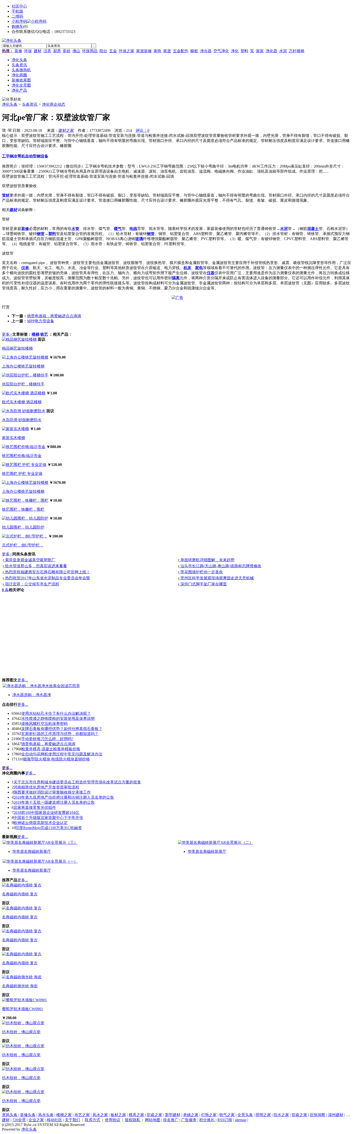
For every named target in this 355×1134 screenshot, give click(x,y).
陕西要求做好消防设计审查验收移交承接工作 (52, 792)
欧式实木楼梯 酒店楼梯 (22, 402)
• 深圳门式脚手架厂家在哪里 (202, 584)
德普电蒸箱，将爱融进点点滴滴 (54, 316)
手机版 (17, 11)
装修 (18, 51)
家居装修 (144, 51)
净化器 (271, 51)
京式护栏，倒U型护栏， (22, 545)
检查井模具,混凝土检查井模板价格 (50, 749)
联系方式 (92, 1120)
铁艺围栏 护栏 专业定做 (22, 473)
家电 (157, 51)
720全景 (19, 1120)
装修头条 (28, 1115)
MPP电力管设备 (40, 321)
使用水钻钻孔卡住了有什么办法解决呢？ (56, 713)
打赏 (6, 307)
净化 (235, 51)
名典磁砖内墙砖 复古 (20, 894)
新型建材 (172, 1115)
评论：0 (142, 130)
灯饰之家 (209, 1115)
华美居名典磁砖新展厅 (31, 851)
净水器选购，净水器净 (31, 695)
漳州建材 (335, 1115)
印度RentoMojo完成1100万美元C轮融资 (48, 828)
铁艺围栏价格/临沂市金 (22, 456)
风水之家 (100, 1115)
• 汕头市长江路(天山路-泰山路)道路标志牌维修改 (219, 566)
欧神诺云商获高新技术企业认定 (41, 823)
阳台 (103, 51)
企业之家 (36, 1120)
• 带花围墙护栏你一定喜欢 (200, 572)
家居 (167, 51)
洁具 (47, 51)
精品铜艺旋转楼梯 (17, 348)
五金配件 (180, 51)
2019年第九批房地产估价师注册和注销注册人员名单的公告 (64, 797)
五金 (113, 51)
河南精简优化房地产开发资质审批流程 (46, 787)
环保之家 (126, 51)
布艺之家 (82, 1115)
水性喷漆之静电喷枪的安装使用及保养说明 (58, 718)
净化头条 (9, 104)
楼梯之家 (64, 1115)
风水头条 (46, 1115)
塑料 (244, 51)
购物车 (17, 26)
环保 (28, 51)
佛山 (76, 51)
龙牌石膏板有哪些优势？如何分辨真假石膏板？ (61, 729)
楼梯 (35, 334)
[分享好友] (11, 99)
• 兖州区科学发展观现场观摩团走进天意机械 (216, 578)
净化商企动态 (53, 104)
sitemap (240, 1120)
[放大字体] (4, 130)
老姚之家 (191, 1115)
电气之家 (227, 1115)
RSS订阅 (224, 1120)
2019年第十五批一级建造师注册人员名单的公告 (54, 802)
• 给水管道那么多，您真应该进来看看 (35, 566)
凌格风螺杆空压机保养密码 (44, 724)
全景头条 (245, 1115)
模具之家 (136, 1115)
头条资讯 (29, 104)
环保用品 (90, 51)
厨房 (57, 51)
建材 (38, 51)
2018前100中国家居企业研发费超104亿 (46, 812)
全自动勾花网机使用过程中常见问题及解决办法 (61, 754)
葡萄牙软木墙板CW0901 (22, 1009)
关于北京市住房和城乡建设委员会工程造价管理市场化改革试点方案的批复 (77, 782)
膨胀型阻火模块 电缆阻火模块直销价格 (56, 759)
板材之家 (118, 1115)
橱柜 (194, 51)
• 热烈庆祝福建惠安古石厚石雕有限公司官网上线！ (46, 572)
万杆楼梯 (296, 51)
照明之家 (263, 1115)
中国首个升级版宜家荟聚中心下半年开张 (48, 818)
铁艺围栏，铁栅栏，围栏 (23, 509)
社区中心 (19, 6)
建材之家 (66, 130)
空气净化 (221, 51)
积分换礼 (207, 1120)
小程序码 (19, 21)
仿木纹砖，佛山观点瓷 (21, 1032)
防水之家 (281, 1115)
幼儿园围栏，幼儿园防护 (23, 527)
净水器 (206, 51)
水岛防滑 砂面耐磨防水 (22, 420)
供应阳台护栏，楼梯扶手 (23, 384)
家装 (260, 51)
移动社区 (54, 1120)
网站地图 (152, 1120)
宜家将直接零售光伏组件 (35, 807)
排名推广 (170, 1120)
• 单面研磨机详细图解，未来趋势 (206, 560)
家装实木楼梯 (13, 438)
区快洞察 (317, 1115)
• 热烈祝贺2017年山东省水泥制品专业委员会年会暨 (46, 578)
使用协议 (112, 1120)
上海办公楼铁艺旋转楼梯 (23, 366)
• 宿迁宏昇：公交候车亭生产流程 (31, 584)
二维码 (17, 16)
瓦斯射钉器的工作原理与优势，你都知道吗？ (60, 734)
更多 (7, 334)
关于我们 (72, 1120)
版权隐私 (132, 1120)
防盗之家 (154, 1115)
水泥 (283, 51)
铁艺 (44, 334)
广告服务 (189, 1120)
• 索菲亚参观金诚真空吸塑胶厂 (29, 560)
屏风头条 (9, 1115)
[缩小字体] (10, 130)
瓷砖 (67, 51)
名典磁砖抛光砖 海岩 (20, 986)
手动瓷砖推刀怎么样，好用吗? (47, 739)
